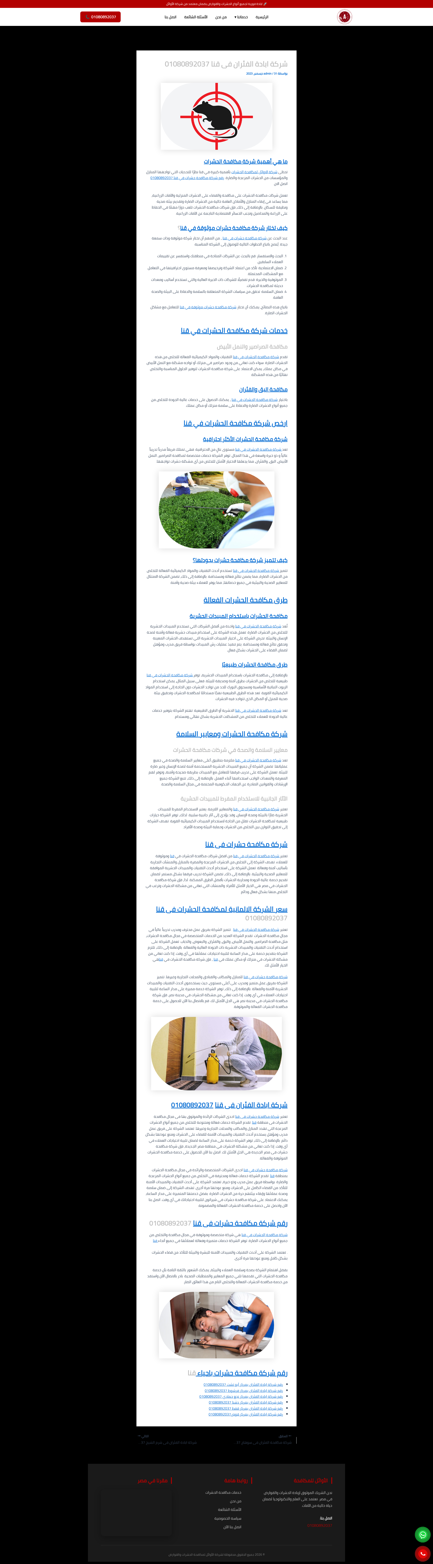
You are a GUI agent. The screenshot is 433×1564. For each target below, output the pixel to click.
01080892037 (192, 1104)
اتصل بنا (170, 17)
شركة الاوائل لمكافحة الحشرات (254, 171)
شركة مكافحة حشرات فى (250, 844)
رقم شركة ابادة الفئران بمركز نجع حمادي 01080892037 (241, 1396)
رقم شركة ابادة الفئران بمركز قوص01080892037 (246, 1414)
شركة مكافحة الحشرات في (258, 356)
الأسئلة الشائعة (195, 17)
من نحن (221, 17)
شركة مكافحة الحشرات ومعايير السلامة (232, 733)
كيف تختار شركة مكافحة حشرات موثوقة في (237, 228)
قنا (183, 228)
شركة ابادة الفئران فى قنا (251, 1104)
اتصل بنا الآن (232, 1526)
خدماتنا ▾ (241, 17)
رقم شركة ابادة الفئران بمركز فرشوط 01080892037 (244, 1390)
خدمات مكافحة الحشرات (223, 1492)
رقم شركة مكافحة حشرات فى (244, 1223)
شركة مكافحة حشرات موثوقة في (210, 307)
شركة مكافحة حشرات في (247, 238)
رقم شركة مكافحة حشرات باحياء (242, 1372)
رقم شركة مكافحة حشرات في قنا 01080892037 (187, 177)
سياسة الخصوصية (227, 1518)
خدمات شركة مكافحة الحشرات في (238, 330)
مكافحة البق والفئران (263, 389)
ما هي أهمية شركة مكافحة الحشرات (246, 161)
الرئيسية (262, 17)
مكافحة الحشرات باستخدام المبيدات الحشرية (239, 616)
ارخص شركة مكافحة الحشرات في (240, 423)
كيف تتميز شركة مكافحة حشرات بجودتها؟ (240, 560)
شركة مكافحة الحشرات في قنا (258, 710)
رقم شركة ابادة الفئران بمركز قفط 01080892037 (246, 1408)
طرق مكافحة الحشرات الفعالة (246, 599)
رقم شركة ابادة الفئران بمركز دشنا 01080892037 (246, 1402)
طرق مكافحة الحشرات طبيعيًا (255, 664)
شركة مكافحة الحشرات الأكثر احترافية (245, 439)
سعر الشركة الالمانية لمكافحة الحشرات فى (226, 909)
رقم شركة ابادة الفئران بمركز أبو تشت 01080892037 (243, 1384)
